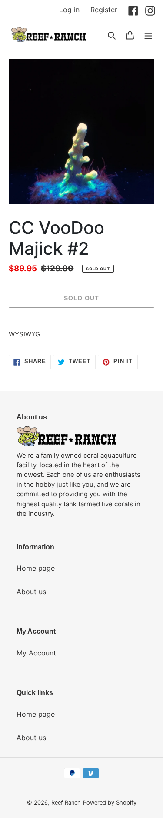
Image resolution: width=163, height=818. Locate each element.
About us (31, 591)
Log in (69, 9)
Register (103, 9)
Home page (36, 568)
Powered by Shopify (109, 802)
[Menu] (148, 34)
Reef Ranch (66, 802)
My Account (36, 652)
